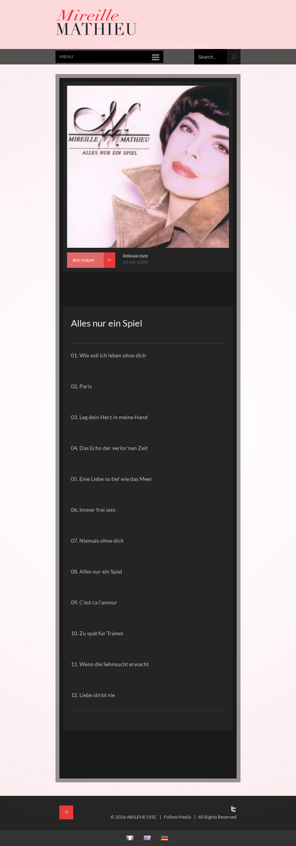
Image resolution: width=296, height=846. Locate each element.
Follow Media (177, 817)
